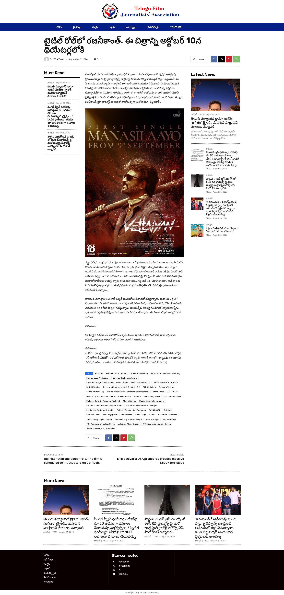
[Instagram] (114, 566)
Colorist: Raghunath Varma (125, 378)
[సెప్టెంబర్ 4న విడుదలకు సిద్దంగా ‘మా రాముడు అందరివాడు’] (197, 230)
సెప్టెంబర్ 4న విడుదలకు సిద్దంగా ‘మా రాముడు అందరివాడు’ (222, 230)
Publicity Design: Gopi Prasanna (131, 410)
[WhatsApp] (236, 59)
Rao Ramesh (126, 414)
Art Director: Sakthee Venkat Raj (165, 373)
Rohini (152, 414)
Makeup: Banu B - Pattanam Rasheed (103, 401)
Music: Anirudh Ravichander (152, 401)
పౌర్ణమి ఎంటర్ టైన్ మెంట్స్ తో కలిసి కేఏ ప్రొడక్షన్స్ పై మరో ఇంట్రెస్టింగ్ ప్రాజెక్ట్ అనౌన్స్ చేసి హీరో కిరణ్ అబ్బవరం (60, 143)
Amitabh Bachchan (139, 373)
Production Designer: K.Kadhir (100, 410)
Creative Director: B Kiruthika (165, 382)
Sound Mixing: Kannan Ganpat (128, 419)
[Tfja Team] (47, 59)
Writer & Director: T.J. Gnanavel (100, 428)
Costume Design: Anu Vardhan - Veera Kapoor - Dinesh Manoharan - (117, 382)
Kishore (137, 396)
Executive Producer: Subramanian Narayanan (127, 391)
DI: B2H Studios (93, 387)
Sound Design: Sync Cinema (99, 419)
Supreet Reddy (169, 419)
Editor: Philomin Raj (95, 391)
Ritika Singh (140, 414)
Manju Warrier (129, 401)
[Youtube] (114, 574)
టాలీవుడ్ (50, 83)
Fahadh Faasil (158, 391)
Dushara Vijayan (166, 387)
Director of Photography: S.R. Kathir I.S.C (121, 387)
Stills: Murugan (152, 419)
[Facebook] (214, 59)
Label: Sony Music (152, 396)
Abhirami (99, 373)
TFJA (201, 114)
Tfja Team (58, 59)
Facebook (124, 561)
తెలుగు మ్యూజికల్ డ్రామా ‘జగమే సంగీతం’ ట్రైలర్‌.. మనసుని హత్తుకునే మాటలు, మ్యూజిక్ (60, 91)
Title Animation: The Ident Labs (100, 424)
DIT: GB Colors (149, 387)
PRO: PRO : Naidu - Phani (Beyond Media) (104, 405)
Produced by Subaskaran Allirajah (141, 405)
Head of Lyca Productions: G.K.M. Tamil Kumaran (108, 396)
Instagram (124, 565)
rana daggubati (110, 414)
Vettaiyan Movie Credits (128, 424)
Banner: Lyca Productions (97, 378)
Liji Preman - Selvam (173, 396)
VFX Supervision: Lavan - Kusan (157, 424)
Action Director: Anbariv (117, 373)
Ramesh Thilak (93, 414)
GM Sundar (172, 391)
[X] (221, 59)
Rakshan (168, 410)
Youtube (123, 574)
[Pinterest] (229, 59)
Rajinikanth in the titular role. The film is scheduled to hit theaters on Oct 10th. (73, 460)
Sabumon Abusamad (167, 414)
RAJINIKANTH (155, 410)
